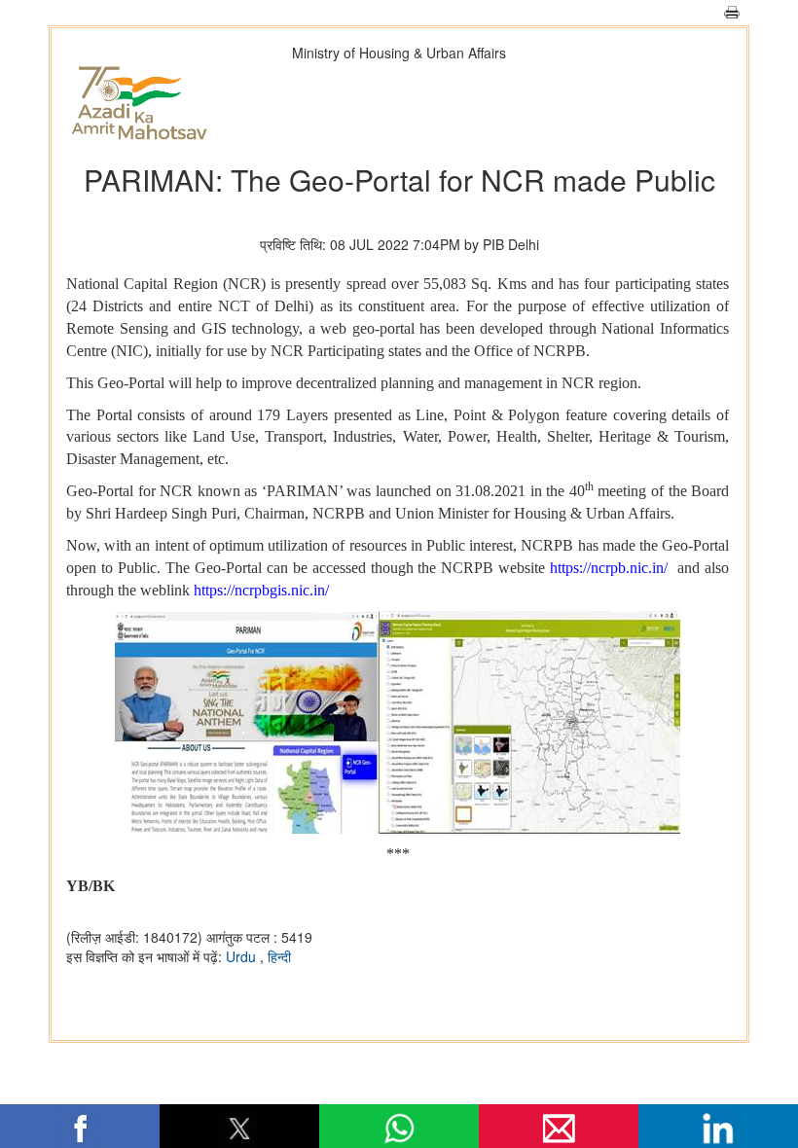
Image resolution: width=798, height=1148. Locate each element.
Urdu (243, 956)
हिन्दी (279, 956)
